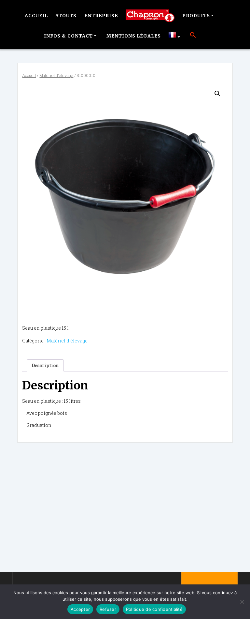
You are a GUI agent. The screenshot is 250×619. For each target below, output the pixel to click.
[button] (193, 36)
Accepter (80, 609)
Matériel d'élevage (56, 75)
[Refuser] (242, 601)
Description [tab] (45, 365)
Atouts (65, 16)
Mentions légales (133, 36)
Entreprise (101, 16)
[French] (175, 36)
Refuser (108, 609)
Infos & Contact (68, 36)
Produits (196, 16)
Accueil (36, 16)
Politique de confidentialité (154, 609)
